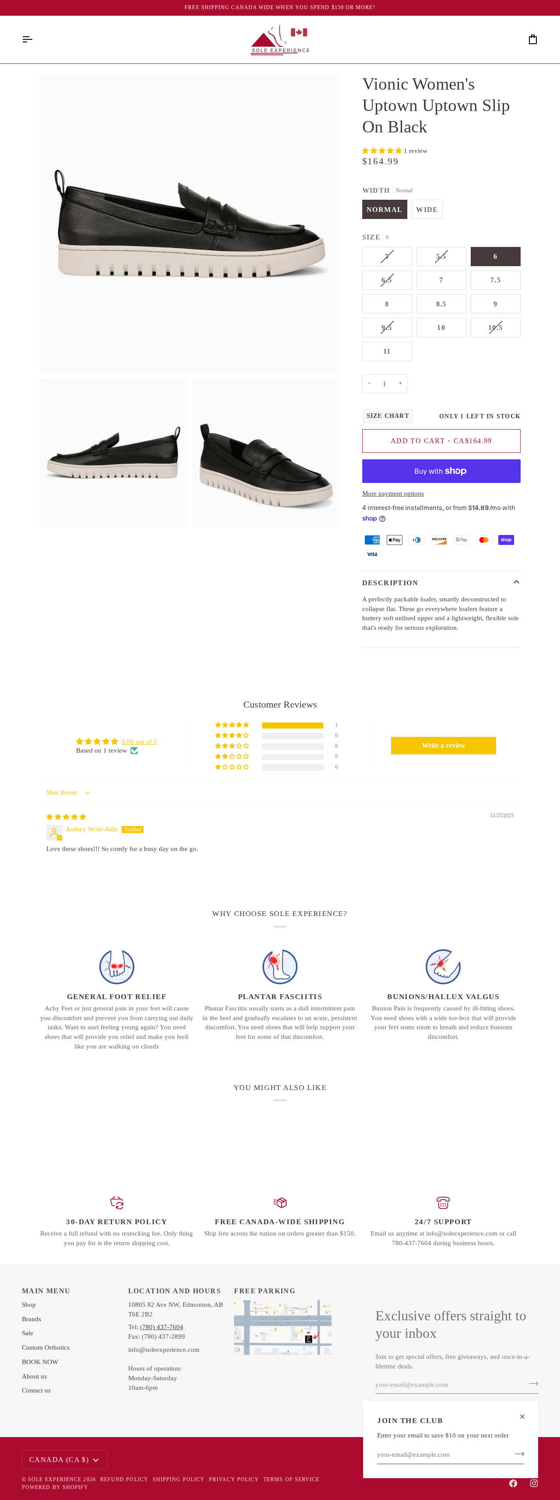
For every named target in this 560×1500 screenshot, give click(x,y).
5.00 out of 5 (139, 741)
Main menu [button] (46, 1291)
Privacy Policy (234, 1479)
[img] (66, 816)
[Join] (517, 1454)
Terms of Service (291, 1479)
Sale (27, 1333)
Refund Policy (124, 1479)
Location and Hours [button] (174, 1291)
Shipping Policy (179, 1479)
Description (390, 583)
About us (34, 1376)
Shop (29, 1304)
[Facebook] (513, 1483)
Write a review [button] (444, 745)
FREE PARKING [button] (264, 1291)
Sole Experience (54, 1479)
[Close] (526, 1416)
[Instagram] (534, 1483)
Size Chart (388, 416)
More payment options (393, 493)
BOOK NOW (40, 1361)
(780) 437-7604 (161, 1326)
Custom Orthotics (46, 1347)
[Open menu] (35, 39)
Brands (31, 1319)
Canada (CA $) (59, 1459)
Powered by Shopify (55, 1487)
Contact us (36, 1390)
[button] (383, 150)
